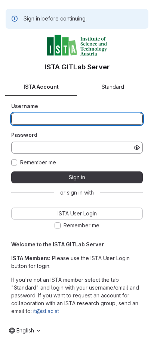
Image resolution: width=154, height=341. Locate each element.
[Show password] (137, 148)
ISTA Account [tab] (41, 86)
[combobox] (24, 330)
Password (24, 135)
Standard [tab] (113, 86)
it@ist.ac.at (46, 311)
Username (24, 106)
